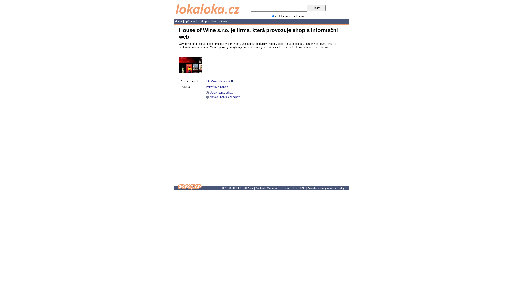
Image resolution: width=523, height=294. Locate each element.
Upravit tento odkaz (221, 92)
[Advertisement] (324, 118)
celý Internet (282, 16)
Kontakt (260, 188)
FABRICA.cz (245, 188)
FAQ (302, 188)
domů (178, 21)
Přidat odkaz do (195, 21)
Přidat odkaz (290, 188)
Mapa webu (273, 188)
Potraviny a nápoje (216, 21)
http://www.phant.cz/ (218, 81)
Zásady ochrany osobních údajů (326, 188)
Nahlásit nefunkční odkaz (225, 96)
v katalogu (300, 16)
